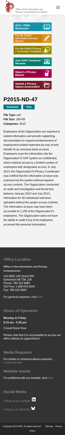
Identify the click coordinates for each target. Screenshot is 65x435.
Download (12, 107)
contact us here (12, 362)
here (40, 296)
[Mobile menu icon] (58, 7)
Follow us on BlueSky (16, 409)
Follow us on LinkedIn (17, 401)
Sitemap (49, 426)
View (29, 107)
